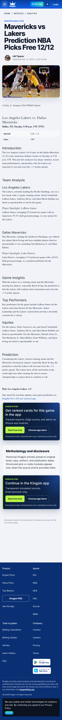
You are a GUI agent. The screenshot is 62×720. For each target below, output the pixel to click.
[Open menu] (5, 4)
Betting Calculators (11, 629)
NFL (35, 575)
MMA (35, 614)
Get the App (37, 4)
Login (56, 4)
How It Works (8, 653)
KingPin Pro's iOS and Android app (19, 398)
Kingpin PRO (15, 598)
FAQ (4, 661)
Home (7, 13)
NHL (35, 598)
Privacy (36, 645)
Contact (37, 629)
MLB (35, 590)
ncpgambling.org (26, 689)
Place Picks (8, 583)
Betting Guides (9, 637)
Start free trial (15, 430)
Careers (36, 637)
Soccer (36, 606)
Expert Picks (8, 575)
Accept (9, 713)
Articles (18, 13)
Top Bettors (8, 590)
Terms (36, 653)
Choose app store (37, 430)
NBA (35, 583)
